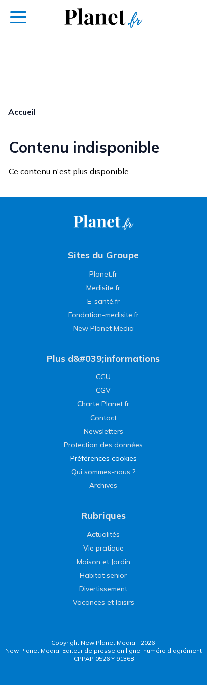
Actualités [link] (103, 534)
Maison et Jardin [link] (103, 561)
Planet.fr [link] (103, 274)
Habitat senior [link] (103, 575)
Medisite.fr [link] (103, 287)
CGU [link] (103, 376)
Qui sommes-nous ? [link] (103, 471)
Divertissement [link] (103, 588)
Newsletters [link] (103, 431)
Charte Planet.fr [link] (103, 403)
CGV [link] (103, 390)
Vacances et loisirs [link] (103, 602)
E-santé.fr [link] (103, 301)
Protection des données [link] (103, 444)
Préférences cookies (103, 458)
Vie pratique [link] (103, 548)
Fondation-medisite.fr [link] (103, 314)
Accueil (22, 112)
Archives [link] (103, 485)
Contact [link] (103, 417)
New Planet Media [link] (103, 328)
